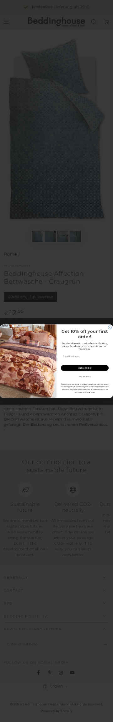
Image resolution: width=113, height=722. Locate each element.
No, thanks (85, 376)
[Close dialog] (109, 327)
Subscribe (85, 367)
